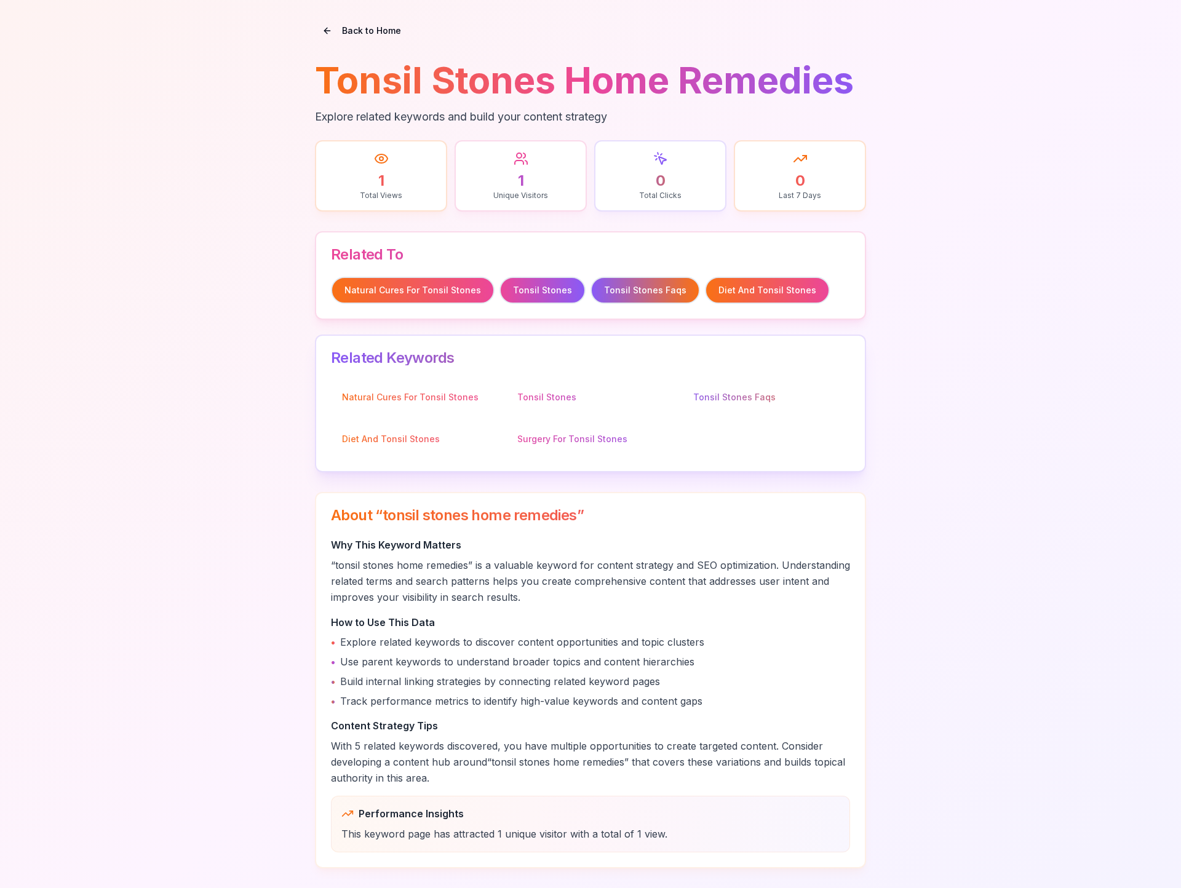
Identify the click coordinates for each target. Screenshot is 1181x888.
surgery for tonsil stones (572, 439)
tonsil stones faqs (645, 290)
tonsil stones (542, 290)
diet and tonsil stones (767, 290)
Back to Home (371, 30)
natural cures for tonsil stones (412, 290)
